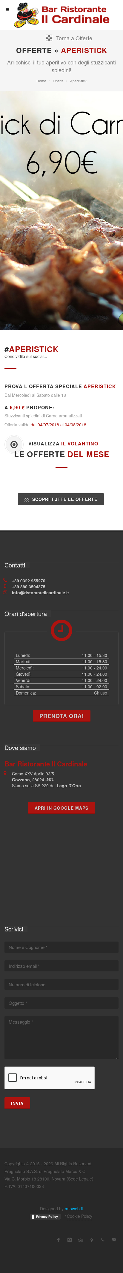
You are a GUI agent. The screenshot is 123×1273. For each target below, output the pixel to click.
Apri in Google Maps (61, 808)
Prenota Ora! (61, 716)
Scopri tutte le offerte (64, 499)
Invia (17, 1103)
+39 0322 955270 (28, 581)
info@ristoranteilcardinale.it (40, 592)
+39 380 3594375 (28, 587)
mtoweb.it (74, 1209)
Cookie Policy (79, 1216)
